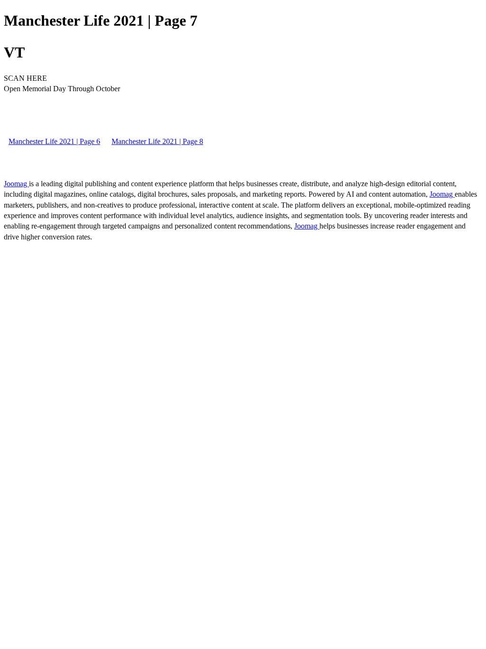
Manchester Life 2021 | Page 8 (157, 141)
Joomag (16, 184)
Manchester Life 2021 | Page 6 (54, 141)
